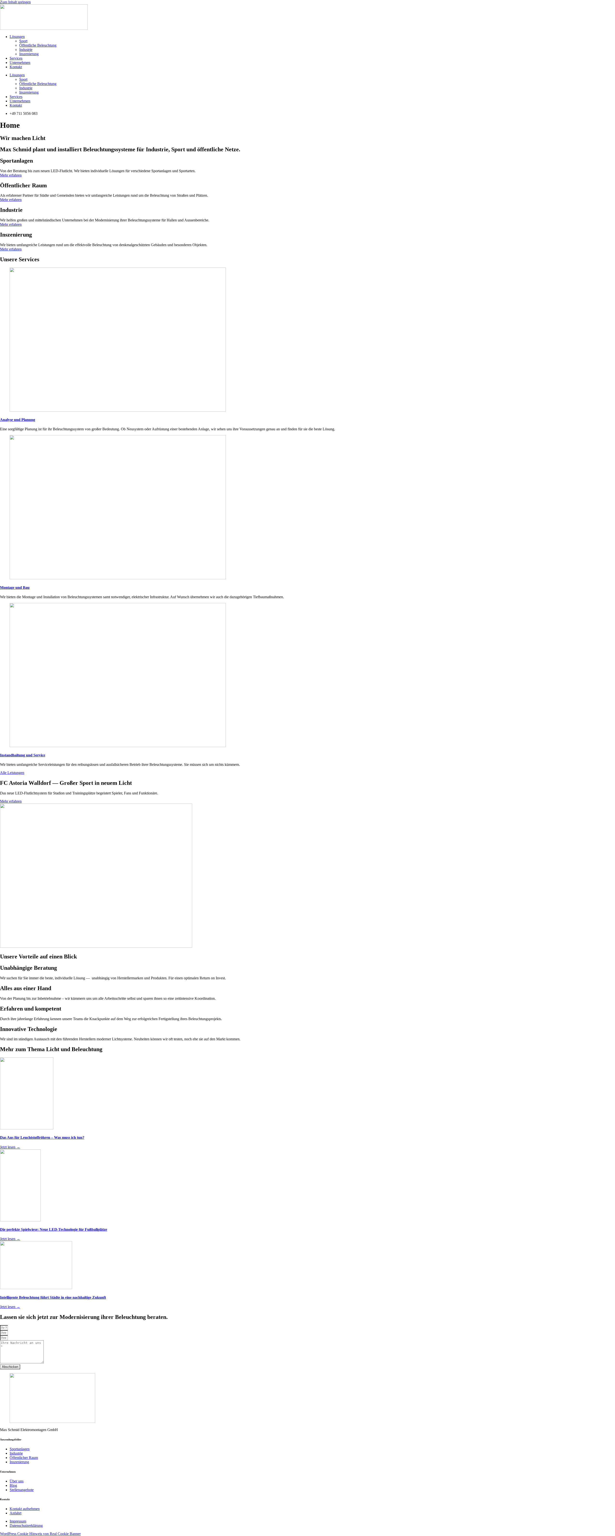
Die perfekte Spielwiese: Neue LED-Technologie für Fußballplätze (53, 1229)
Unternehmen (20, 63)
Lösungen (17, 37)
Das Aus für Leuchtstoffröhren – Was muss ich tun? (42, 1137)
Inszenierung (29, 54)
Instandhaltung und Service (22, 755)
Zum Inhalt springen (15, 2)
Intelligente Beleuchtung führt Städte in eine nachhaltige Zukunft (53, 1297)
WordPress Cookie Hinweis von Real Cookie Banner (40, 1534)
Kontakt (16, 67)
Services (16, 58)
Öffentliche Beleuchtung (37, 45)
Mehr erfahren (11, 175)
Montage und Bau (15, 587)
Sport (23, 41)
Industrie (25, 50)
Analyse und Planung (17, 420)
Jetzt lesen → (10, 1147)
